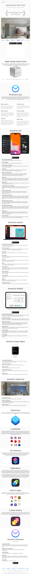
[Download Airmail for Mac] (15, 158)
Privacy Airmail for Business (20, 568)
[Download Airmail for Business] (15, 563)
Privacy (4, 568)
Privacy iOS (13, 568)
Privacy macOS (8, 568)
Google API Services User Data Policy (11, 573)
